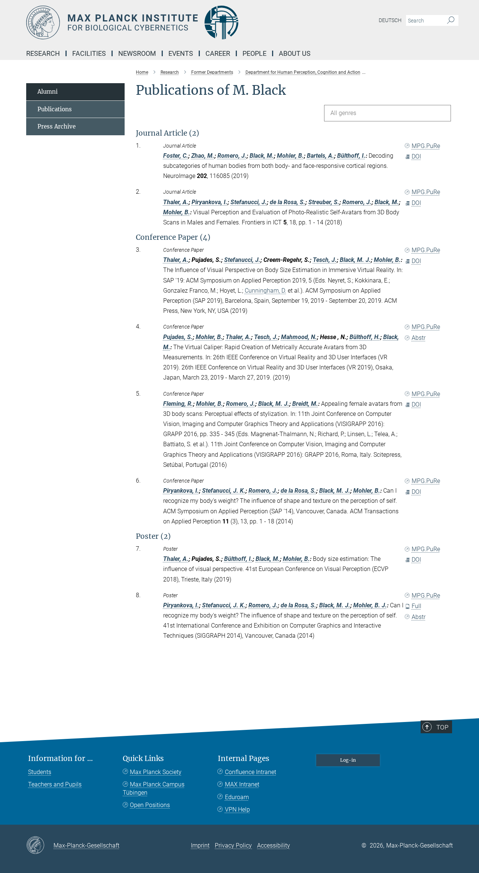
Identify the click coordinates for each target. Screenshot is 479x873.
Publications (54, 109)
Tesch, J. (325, 259)
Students (39, 772)
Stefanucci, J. (249, 202)
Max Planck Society (155, 772)
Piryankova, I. (210, 202)
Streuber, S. (323, 202)
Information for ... (60, 758)
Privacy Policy (233, 845)
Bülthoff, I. (351, 155)
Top (442, 727)
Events (180, 53)
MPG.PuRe (426, 145)
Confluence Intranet (250, 772)
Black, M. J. (355, 259)
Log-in (348, 760)
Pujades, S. (178, 337)
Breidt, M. (305, 403)
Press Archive (56, 126)
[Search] (450, 20)
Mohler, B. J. (370, 605)
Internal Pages (243, 758)
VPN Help (237, 809)
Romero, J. (232, 155)
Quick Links (143, 758)
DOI (416, 156)
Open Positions (150, 805)
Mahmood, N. (299, 337)
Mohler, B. (290, 155)
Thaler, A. (176, 202)
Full (416, 606)
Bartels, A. (320, 155)
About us (295, 53)
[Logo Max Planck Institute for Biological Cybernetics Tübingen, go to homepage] (166, 22)
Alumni (47, 91)
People (254, 53)
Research (43, 53)
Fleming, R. (178, 403)
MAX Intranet (242, 784)
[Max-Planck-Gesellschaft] (40, 846)
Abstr (418, 337)
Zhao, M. (202, 155)
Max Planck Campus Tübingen (153, 788)
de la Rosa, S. (287, 202)
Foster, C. (175, 155)
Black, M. (262, 155)
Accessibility (273, 845)
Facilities (89, 53)
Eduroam (237, 797)
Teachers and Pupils (55, 784)
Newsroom (137, 53)
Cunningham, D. (265, 290)
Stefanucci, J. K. (223, 490)
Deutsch (390, 20)
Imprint (200, 845)
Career (217, 53)
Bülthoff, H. (365, 337)
